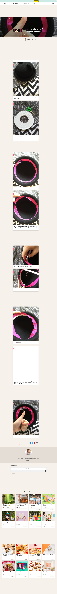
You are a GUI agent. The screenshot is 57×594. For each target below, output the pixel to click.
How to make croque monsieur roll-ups (20, 555)
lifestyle (12, 526)
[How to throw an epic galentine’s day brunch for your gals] (8, 566)
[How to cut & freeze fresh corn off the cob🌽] (8, 499)
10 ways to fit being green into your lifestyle (48, 522)
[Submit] (50, 3)
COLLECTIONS (15, 3)
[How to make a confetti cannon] (48, 499)
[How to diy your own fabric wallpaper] (48, 566)
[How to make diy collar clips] (48, 549)
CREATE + (20, 3)
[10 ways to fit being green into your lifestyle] (48, 516)
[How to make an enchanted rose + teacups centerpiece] (35, 549)
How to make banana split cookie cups (35, 572)
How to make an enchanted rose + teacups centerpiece (35, 555)
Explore (4, 18)
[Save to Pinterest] (34, 443)
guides (7, 18)
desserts (12, 559)
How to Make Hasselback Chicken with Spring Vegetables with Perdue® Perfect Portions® (21, 506)
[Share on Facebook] (30, 443)
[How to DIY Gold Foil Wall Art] (22, 516)
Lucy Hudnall (7, 507)
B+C (19, 507)
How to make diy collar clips (48, 554)
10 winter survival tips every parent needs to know (8, 522)
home (52, 526)
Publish (45, 471)
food (12, 509)
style (52, 559)
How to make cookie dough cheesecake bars (8, 555)
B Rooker (28, 456)
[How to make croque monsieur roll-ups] (22, 549)
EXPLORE (10, 3)
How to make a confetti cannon (47, 505)
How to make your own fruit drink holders (35, 522)
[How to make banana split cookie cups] (35, 566)
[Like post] (35, 39)
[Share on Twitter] (32, 443)
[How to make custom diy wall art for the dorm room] (22, 566)
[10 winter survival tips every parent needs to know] (8, 516)
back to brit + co (26, 3)
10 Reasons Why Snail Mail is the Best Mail (35, 505)
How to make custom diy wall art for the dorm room (21, 572)
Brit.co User (28, 39)
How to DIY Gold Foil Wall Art (21, 521)
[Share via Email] (37, 443)
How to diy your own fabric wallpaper (48, 572)
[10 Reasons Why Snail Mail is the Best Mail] (35, 499)
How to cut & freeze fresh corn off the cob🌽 (7, 505)
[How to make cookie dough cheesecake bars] (8, 549)
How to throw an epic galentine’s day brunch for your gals (8, 572)
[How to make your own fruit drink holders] (35, 516)
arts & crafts (38, 509)
